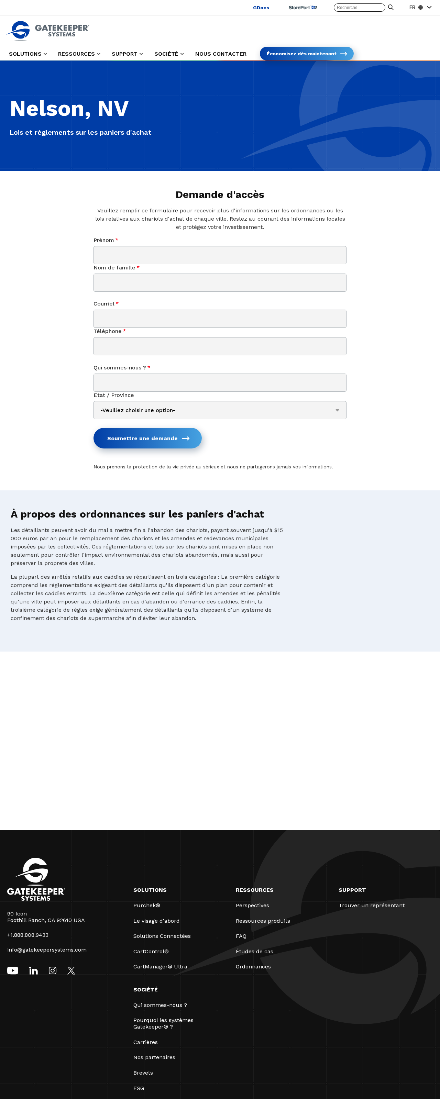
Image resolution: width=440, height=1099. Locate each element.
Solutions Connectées (162, 936)
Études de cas (254, 951)
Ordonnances (253, 966)
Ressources (255, 890)
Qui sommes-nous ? (122, 367)
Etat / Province (114, 395)
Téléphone (110, 331)
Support (352, 890)
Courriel (106, 303)
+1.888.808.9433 (27, 935)
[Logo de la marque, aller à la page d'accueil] (47, 39)
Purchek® (146, 905)
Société (145, 989)
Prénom (106, 240)
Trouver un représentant (372, 905)
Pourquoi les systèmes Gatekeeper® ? (163, 1023)
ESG (138, 1088)
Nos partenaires (154, 1057)
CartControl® (151, 951)
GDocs (261, 7)
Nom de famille (117, 267)
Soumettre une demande (142, 438)
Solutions (150, 890)
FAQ (241, 936)
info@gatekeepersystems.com (47, 949)
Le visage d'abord (156, 921)
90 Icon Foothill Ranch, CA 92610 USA (46, 916)
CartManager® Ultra (160, 966)
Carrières (145, 1042)
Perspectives (252, 905)
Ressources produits (263, 921)
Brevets (143, 1072)
